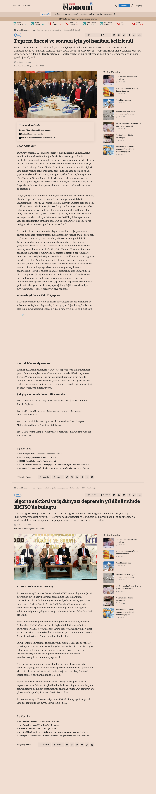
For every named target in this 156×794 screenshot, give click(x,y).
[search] (116, 6)
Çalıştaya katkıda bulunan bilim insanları (38, 138)
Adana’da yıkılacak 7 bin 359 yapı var (36, 130)
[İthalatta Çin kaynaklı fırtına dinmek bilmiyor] (108, 92)
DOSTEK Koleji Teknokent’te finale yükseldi (37, 461)
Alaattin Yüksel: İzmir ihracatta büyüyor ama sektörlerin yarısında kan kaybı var (53, 465)
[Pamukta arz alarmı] (108, 103)
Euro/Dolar (73, 23)
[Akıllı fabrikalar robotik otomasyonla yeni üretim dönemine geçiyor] (108, 150)
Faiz (122, 23)
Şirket (33, 755)
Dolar (37, 23)
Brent (138, 23)
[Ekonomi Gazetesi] (78, 6)
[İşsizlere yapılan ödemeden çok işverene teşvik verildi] (108, 127)
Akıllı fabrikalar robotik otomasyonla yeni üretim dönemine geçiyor (126, 149)
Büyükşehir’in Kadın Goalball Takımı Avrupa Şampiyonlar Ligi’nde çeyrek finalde (53, 468)
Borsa (19, 23)
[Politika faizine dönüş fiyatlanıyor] (108, 138)
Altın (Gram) (91, 23)
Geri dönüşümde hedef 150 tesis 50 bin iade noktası (40, 454)
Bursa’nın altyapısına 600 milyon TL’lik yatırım (38, 457)
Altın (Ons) (108, 23)
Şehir (33, 30)
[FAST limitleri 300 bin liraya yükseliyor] (108, 80)
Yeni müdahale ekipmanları (32, 134)
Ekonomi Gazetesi (21, 30)
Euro (53, 23)
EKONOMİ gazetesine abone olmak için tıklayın (78, 19)
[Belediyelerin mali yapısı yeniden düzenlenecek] (108, 115)
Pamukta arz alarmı (123, 100)
